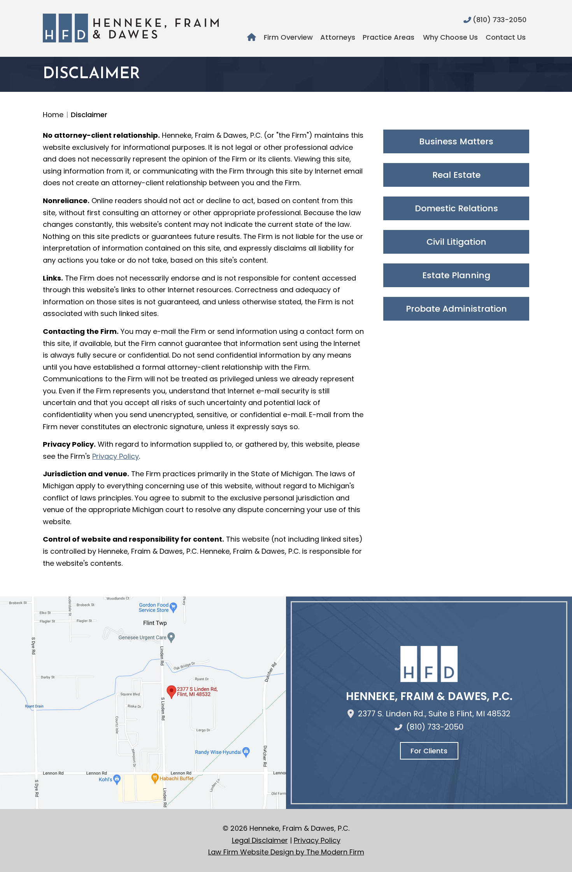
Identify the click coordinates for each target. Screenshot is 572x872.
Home (252, 37)
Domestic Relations (456, 208)
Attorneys (337, 37)
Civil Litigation (456, 242)
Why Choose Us (450, 37)
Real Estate (456, 175)
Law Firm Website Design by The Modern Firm (286, 852)
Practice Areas (388, 37)
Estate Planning (456, 275)
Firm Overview (288, 37)
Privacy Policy (115, 456)
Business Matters (456, 141)
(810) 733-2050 (499, 20)
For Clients (429, 751)
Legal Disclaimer (260, 840)
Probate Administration (456, 309)
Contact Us (506, 37)
